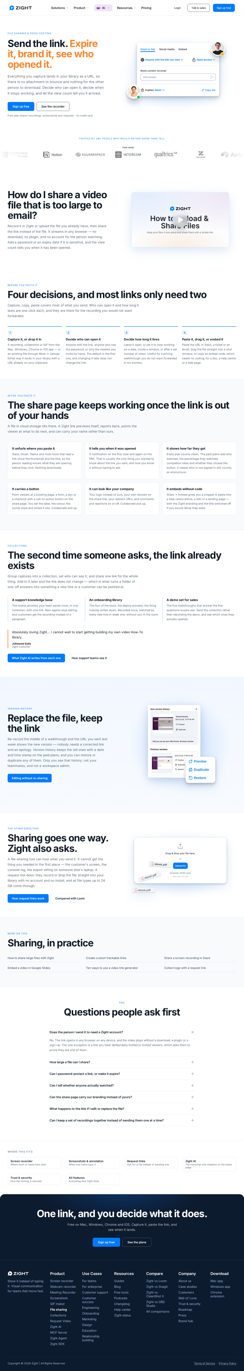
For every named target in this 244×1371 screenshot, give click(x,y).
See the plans (137, 1242)
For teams (89, 1281)
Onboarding (90, 1313)
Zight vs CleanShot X (155, 1294)
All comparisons (157, 1311)
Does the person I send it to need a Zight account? (86, 1032)
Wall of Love (187, 1298)
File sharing (58, 1309)
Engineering (90, 1308)
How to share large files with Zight (31, 958)
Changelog (122, 1304)
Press (182, 1315)
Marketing (89, 1319)
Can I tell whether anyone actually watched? (82, 1085)
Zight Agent (58, 1338)
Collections (58, 1315)
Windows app (220, 1287)
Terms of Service (204, 1363)
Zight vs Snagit (157, 1287)
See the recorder (53, 106)
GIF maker (57, 1304)
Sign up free (224, 7)
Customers (186, 1292)
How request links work (28, 898)
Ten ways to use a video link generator (112, 968)
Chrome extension (217, 1294)
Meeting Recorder (63, 1292)
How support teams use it (89, 658)
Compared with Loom (70, 898)
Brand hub (185, 1321)
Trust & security (189, 1304)
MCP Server (58, 1332)
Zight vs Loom (156, 1281)
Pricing (146, 8)
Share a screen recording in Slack (187, 958)
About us (184, 1281)
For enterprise (92, 1287)
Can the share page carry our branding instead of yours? (91, 1097)
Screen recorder (61, 1281)
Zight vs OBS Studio (155, 1304)
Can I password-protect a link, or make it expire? (85, 1074)
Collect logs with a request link (185, 968)
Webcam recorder (63, 1287)
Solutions (58, 8)
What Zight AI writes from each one (36, 658)
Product (79, 8)
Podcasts (120, 1298)
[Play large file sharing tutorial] (180, 219)
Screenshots (59, 1298)
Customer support (95, 1292)
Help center (122, 1309)
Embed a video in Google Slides (29, 968)
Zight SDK (57, 1344)
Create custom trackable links (106, 958)
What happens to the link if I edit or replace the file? (87, 1109)
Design (87, 1325)
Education (89, 1330)
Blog (117, 1287)
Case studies (187, 1287)
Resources (124, 8)
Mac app (216, 1281)
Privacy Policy (227, 1363)
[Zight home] (20, 8)
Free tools (121, 1292)
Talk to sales (199, 7)
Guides (119, 1281)
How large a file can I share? (70, 1062)
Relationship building (91, 1338)
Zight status (122, 1315)
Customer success (89, 1300)
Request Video (60, 1321)
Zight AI (55, 1327)
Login (177, 7)
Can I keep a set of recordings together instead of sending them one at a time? (107, 1120)
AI (103, 8)
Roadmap (185, 1309)
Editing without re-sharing (29, 778)
